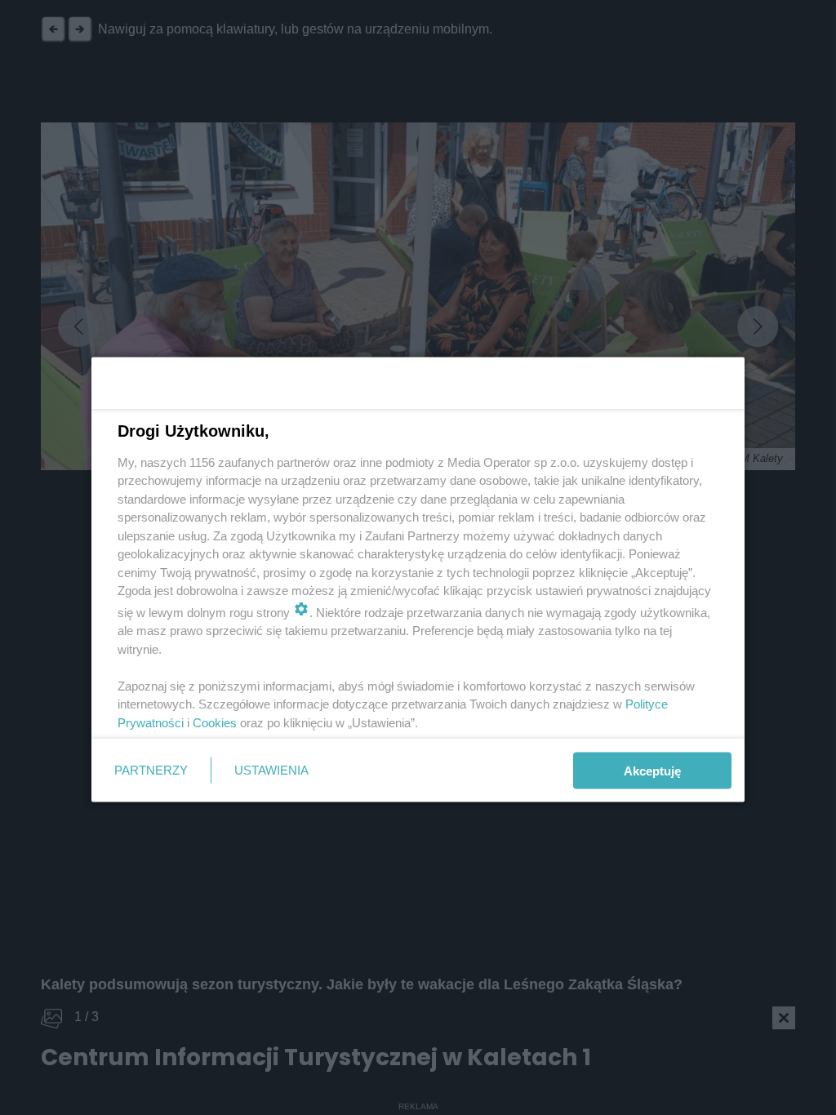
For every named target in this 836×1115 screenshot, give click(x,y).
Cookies (215, 722)
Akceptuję (652, 770)
